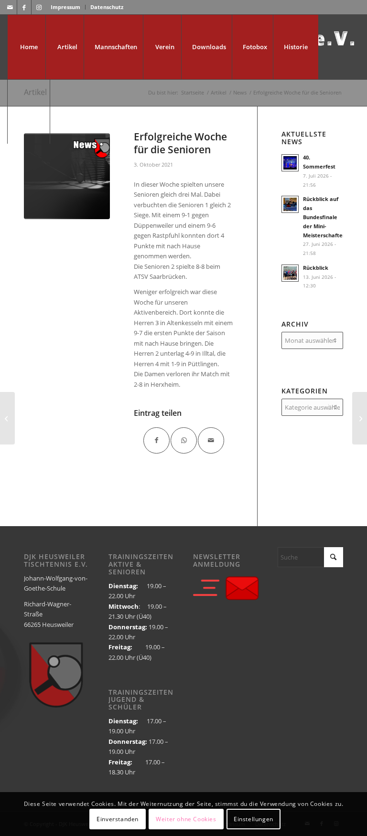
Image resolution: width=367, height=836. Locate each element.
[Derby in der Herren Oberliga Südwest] (359, 418)
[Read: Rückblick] (290, 273)
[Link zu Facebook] (24, 7)
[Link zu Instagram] (39, 7)
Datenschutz (106, 7)
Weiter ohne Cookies (186, 819)
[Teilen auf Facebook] (156, 440)
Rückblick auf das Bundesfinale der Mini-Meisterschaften (324, 216)
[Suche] (28, 111)
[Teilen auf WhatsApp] (184, 440)
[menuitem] (66, 7)
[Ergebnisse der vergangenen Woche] (7, 418)
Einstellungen (253, 819)
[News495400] (67, 176)
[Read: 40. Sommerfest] (290, 162)
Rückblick (315, 267)
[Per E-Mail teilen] (211, 440)
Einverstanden (118, 819)
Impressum (65, 7)
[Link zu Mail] (10, 7)
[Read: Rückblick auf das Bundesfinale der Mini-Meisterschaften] (290, 204)
